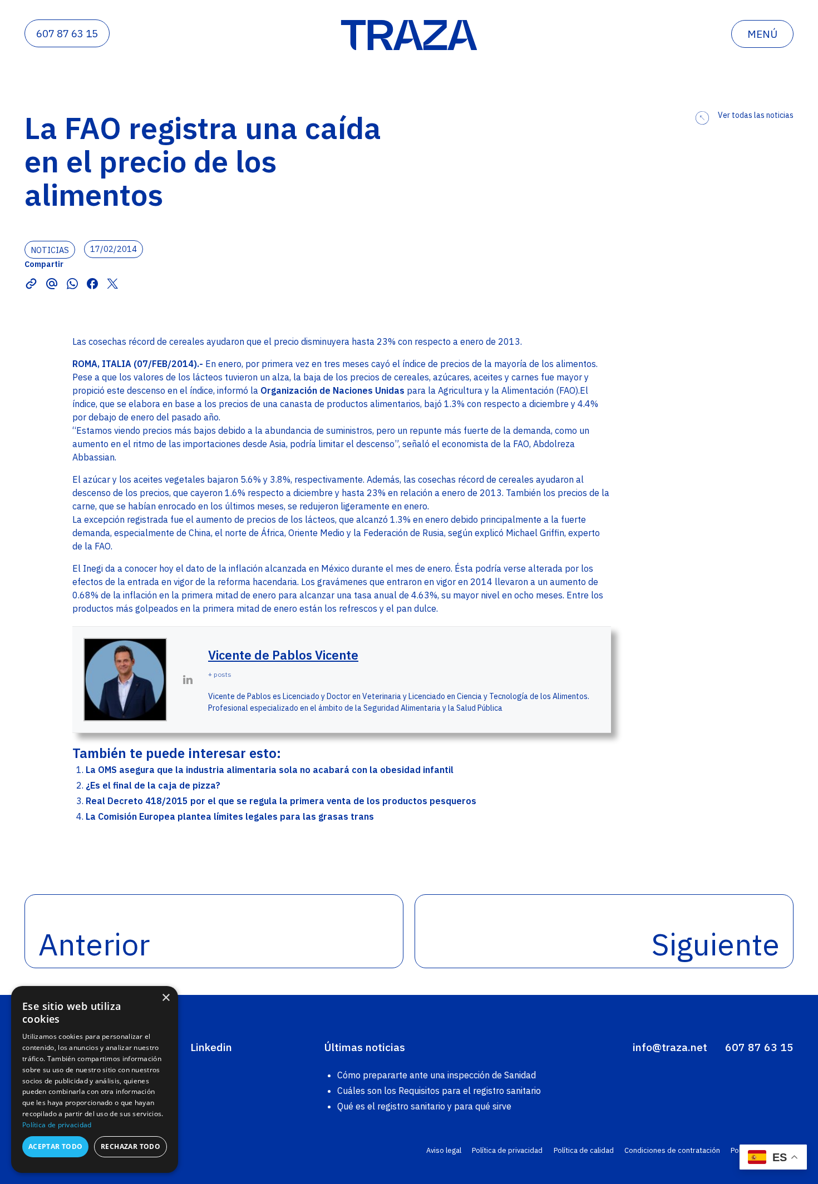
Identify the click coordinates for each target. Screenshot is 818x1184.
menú (762, 34)
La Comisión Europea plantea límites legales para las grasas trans (230, 816)
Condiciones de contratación (672, 1150)
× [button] (165, 998)
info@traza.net (670, 1047)
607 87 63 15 (67, 33)
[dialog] (94, 1079)
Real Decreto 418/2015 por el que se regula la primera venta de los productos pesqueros (281, 800)
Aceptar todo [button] (55, 1146)
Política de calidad (584, 1150)
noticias (50, 249)
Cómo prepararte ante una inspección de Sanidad (436, 1075)
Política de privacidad (507, 1150)
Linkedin (211, 1047)
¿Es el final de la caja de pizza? (153, 785)
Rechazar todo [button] (130, 1146)
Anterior (94, 944)
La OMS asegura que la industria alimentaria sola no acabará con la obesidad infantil (270, 769)
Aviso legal (443, 1150)
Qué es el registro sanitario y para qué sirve (424, 1106)
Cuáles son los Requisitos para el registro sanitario (439, 1090)
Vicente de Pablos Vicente (283, 655)
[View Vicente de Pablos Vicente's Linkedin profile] (187, 679)
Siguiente (716, 944)
